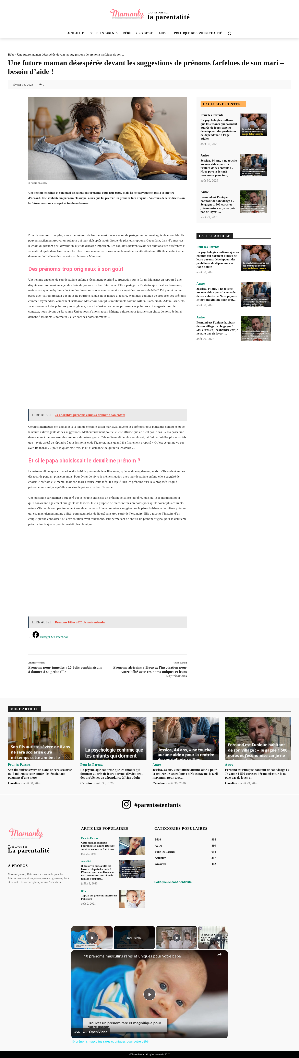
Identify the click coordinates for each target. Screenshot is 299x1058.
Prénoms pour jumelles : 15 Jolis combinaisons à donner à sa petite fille (65, 669)
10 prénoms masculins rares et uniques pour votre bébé (132, 956)
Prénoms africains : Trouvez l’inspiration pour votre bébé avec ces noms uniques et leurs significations (150, 671)
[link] (78, 957)
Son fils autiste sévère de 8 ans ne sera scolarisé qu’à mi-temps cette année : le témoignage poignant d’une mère (40, 773)
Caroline (14, 783)
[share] (219, 954)
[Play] (176, 938)
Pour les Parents (212, 115)
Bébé (11, 54)
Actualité (86, 861)
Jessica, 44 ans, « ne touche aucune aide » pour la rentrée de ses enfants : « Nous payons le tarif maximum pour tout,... (219, 168)
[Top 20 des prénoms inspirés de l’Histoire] (132, 899)
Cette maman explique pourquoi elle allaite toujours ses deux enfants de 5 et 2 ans (98, 845)
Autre (205, 155)
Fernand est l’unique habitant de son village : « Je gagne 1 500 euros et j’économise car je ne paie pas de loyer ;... (218, 204)
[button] (230, 33)
